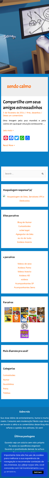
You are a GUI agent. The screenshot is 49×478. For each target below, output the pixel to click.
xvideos (24, 279)
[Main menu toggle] (42, 37)
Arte (29, 113)
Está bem (38, 472)
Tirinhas (6, 393)
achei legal (24, 230)
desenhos (36, 113)
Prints (5, 389)
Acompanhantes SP (24, 283)
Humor (6, 380)
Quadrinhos (8, 384)
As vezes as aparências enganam (24, 446)
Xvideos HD (24, 275)
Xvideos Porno (24, 268)
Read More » (9, 145)
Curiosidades (24, 226)
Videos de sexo (25, 264)
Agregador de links (24, 234)
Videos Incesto (24, 272)
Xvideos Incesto (24, 242)
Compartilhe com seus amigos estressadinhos (22, 104)
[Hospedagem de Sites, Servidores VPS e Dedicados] (24, 199)
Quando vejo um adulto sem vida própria (24, 443)
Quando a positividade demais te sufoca (24, 449)
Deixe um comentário (13, 115)
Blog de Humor (24, 222)
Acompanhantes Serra (24, 287)
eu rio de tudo (24, 238)
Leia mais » (8, 130)
